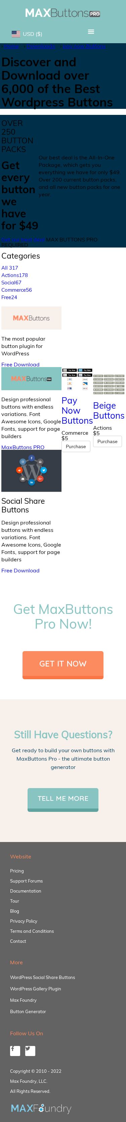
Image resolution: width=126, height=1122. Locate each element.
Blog (14, 911)
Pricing (17, 870)
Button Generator (28, 1011)
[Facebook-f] (15, 1051)
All (9, 268)
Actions (14, 275)
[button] (91, 31)
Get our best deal (23, 239)
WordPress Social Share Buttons (42, 977)
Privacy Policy (23, 921)
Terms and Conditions (32, 931)
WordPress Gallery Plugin (35, 988)
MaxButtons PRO (22, 447)
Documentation (25, 891)
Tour (14, 901)
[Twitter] (30, 1051)
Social (11, 282)
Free (9, 297)
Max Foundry (23, 1000)
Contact (18, 941)
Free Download (20, 364)
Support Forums (26, 881)
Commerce (16, 290)
